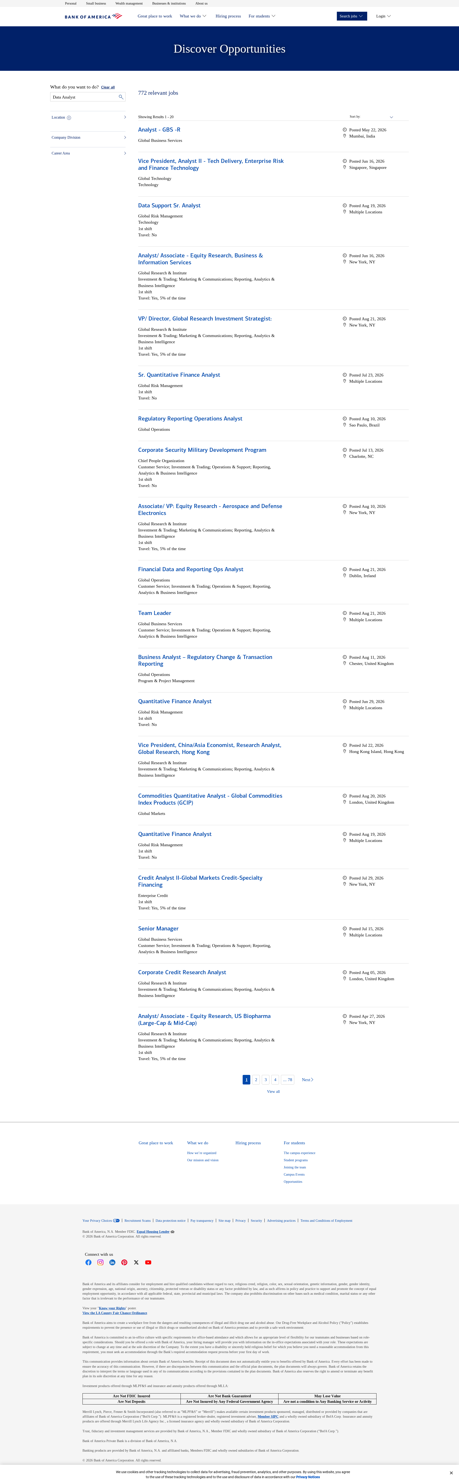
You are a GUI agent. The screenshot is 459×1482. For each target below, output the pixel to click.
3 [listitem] (266, 1079)
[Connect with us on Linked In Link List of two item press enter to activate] (112, 1262)
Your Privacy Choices (97, 1220)
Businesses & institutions (169, 3)
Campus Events (294, 1174)
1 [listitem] (247, 1079)
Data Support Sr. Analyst (169, 206)
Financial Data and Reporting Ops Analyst (190, 570)
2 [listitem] (256, 1079)
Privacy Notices (308, 1477)
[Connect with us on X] (136, 1262)
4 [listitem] (275, 1079)
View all (273, 1091)
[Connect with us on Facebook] (88, 1262)
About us (201, 3)
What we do (190, 16)
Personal (70, 3)
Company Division (66, 137)
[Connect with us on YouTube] (148, 1262)
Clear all (108, 87)
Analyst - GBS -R (159, 130)
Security (256, 1220)
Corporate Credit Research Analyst (182, 973)
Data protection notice (171, 1220)
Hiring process (228, 16)
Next (306, 1079)
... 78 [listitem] (287, 1079)
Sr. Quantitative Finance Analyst (179, 375)
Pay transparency (202, 1220)
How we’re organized (201, 1153)
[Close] (451, 1473)
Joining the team (295, 1167)
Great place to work (155, 16)
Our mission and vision (203, 1160)
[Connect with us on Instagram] (100, 1262)
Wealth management (129, 3)
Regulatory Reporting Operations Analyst (190, 419)
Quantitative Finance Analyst (175, 702)
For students (259, 16)
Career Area (61, 153)
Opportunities (293, 1181)
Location (58, 117)
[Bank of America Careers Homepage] (93, 18)
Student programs (296, 1160)
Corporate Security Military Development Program (202, 450)
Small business (96, 3)
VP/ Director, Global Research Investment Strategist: (205, 319)
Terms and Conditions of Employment (326, 1220)
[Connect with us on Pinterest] (124, 1262)
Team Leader (154, 613)
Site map (224, 1220)
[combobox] (377, 117)
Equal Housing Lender (155, 1231)
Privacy (240, 1220)
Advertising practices (281, 1220)
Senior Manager (158, 929)
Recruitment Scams (138, 1220)
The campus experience (299, 1153)
